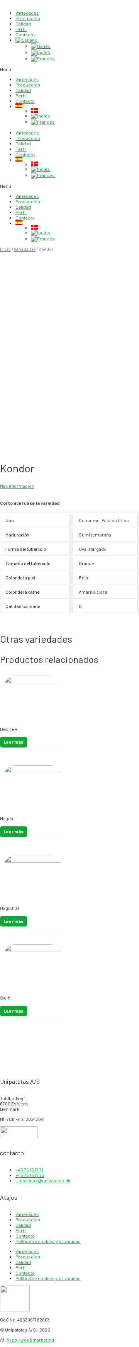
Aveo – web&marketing (30, 1339)
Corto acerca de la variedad (29, 503)
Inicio (5, 249)
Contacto (25, 34)
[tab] (69, 503)
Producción (27, 18)
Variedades (27, 12)
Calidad (23, 23)
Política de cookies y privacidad (48, 1241)
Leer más (13, 741)
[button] (69, 69)
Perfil (21, 29)
